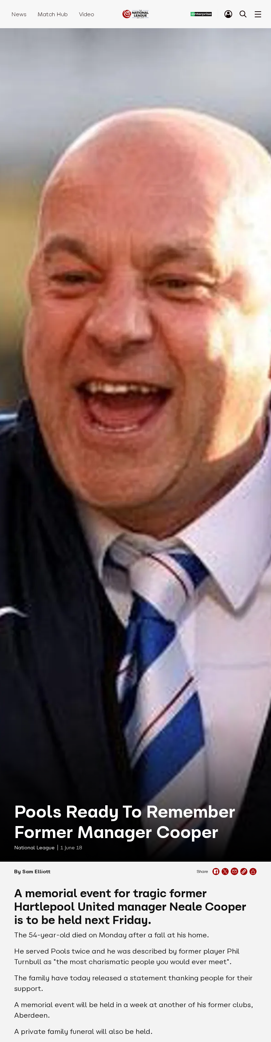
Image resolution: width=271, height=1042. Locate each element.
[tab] (228, 14)
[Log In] (228, 14)
